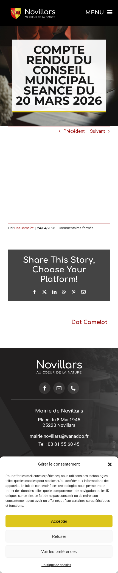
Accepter (59, 521)
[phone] (73, 388)
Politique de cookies (56, 565)
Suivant (97, 131)
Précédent (74, 131)
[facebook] (44, 388)
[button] (110, 464)
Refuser (59, 536)
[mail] (59, 388)
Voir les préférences (59, 551)
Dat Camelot (23, 228)
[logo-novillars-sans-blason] (59, 353)
